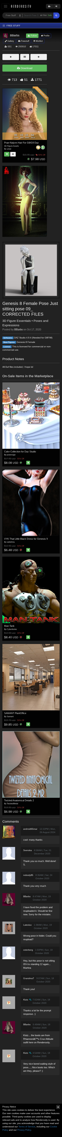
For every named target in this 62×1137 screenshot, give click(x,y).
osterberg (28, 950)
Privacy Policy (24, 1130)
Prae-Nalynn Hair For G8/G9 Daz (21, 142)
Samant (10, 716)
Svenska (27, 850)
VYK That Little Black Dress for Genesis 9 (26, 538)
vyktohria (11, 542)
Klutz (25, 999)
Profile (46, 35)
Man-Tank (9, 626)
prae (9, 149)
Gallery (10, 41)
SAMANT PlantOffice (15, 713)
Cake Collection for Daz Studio (20, 451)
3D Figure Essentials (16, 320)
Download (26, 68)
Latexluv (27, 925)
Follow (33, 35)
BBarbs (18, 329)
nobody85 (28, 875)
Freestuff (24, 41)
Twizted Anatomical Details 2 (19, 800)
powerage (11, 455)
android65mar (30, 829)
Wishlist (39, 41)
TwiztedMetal (12, 804)
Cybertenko (12, 629)
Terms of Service (26, 1126)
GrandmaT (28, 978)
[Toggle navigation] (5, 6)
